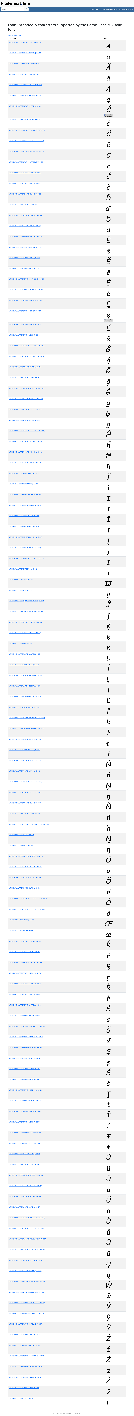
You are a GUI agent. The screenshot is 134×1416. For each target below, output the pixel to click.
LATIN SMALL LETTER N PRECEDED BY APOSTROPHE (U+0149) (30, 824)
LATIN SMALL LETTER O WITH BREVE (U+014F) (24, 888)
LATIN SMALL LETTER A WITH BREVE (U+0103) (24, 74)
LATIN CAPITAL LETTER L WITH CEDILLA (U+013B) (25, 675)
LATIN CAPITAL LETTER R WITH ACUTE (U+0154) (25, 941)
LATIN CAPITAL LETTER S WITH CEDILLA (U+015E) (25, 1048)
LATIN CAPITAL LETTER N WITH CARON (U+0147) (25, 803)
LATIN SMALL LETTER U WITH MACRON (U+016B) (25, 1186)
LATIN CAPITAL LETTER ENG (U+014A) (21, 835)
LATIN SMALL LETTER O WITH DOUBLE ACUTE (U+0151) (27, 909)
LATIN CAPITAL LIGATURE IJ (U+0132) (21, 580)
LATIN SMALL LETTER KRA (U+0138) (20, 643)
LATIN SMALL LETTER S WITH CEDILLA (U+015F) (24, 1058)
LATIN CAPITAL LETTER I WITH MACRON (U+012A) (25, 495)
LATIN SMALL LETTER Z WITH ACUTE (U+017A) (24, 1345)
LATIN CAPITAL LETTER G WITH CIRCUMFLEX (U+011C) (27, 346)
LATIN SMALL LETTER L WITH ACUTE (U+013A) (24, 665)
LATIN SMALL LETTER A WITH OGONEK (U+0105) (25, 95)
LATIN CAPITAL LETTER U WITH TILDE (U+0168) (24, 1154)
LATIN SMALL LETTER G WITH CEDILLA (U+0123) (25, 420)
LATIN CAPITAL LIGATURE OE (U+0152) (21, 920)
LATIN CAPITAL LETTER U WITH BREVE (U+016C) (25, 1196)
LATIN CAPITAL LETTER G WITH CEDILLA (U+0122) (25, 409)
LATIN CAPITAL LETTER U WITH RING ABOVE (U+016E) (27, 1218)
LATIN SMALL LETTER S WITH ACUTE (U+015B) (24, 1016)
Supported (11, 36)
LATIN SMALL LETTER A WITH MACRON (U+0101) (25, 53)
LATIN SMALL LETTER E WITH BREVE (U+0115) (24, 268)
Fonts (115, 9)
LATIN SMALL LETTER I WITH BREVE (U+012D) (24, 526)
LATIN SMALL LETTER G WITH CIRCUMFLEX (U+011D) (26, 356)
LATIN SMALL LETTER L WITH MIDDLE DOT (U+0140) (26, 728)
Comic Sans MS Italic (126, 9)
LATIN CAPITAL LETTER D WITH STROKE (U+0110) (25, 215)
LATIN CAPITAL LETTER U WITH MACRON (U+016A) (26, 1175)
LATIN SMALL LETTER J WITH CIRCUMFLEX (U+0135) (26, 612)
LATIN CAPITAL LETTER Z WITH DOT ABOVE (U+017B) (26, 1356)
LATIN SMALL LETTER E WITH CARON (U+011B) (24, 335)
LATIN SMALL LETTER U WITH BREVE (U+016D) (24, 1207)
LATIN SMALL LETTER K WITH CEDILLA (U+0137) (25, 633)
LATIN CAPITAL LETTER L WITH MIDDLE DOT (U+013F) (27, 718)
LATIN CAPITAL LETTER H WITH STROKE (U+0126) (25, 452)
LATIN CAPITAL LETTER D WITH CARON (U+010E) (25, 194)
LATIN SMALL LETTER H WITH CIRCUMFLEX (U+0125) (26, 441)
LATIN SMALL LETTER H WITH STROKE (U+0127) (25, 463)
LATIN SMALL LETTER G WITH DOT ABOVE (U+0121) (26, 399)
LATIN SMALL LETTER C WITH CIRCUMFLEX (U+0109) (26, 141)
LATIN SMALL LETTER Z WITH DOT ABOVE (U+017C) (26, 1367)
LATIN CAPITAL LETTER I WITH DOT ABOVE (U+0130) (26, 558)
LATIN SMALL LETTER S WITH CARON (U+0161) (24, 1079)
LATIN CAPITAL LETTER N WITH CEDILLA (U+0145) (25, 782)
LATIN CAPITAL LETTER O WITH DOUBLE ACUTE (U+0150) (28, 899)
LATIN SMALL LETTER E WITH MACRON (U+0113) (25, 247)
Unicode (109, 9)
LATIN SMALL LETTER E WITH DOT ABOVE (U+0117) (26, 290)
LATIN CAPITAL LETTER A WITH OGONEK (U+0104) (25, 85)
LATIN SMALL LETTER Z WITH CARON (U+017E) (24, 1388)
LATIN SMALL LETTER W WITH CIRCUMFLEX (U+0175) (26, 1292)
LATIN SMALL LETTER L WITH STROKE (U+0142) (24, 750)
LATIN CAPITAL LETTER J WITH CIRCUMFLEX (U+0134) (26, 601)
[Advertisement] (68, 17)
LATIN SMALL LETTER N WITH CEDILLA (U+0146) (25, 792)
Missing (18, 36)
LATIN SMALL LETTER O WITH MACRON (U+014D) (25, 867)
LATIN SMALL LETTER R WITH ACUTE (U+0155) (24, 952)
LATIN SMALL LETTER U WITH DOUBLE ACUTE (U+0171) (27, 1250)
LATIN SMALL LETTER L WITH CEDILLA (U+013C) (25, 686)
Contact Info (77, 1413)
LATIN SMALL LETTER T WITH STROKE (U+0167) (24, 1143)
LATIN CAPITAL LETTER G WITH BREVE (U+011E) (25, 367)
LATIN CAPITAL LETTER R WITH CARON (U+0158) (25, 984)
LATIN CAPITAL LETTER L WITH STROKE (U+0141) (25, 739)
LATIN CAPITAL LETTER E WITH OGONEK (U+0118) (25, 300)
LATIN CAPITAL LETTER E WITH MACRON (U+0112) (25, 236)
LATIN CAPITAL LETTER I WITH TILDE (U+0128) (24, 473)
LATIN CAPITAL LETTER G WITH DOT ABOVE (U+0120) (26, 388)
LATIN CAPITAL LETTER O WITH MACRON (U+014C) (26, 856)
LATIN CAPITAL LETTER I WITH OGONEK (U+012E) (25, 537)
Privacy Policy (68, 1413)
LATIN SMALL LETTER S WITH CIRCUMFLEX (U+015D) (26, 1037)
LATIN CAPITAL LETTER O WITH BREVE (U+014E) (25, 877)
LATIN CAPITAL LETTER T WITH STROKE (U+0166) (25, 1133)
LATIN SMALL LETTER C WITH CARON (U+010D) (24, 183)
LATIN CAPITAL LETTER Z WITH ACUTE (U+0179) (24, 1335)
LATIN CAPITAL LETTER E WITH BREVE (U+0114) (24, 258)
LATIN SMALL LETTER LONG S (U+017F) (22, 1398)
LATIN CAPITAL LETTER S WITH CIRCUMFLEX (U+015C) (27, 1026)
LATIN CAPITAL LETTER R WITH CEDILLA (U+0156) (25, 962)
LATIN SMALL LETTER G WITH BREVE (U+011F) (24, 378)
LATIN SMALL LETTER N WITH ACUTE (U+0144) (24, 771)
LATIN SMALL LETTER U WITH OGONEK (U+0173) (25, 1271)
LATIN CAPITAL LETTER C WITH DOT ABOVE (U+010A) (26, 151)
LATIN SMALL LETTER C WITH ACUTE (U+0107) (24, 120)
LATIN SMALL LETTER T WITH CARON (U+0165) (24, 1122)
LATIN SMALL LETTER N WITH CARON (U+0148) (24, 814)
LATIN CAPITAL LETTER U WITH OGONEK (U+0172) (25, 1260)
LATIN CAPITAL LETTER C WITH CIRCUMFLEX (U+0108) (27, 130)
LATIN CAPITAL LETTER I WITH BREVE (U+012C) (24, 516)
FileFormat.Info (95, 9)
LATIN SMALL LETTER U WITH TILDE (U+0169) (24, 1165)
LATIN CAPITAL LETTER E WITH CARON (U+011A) (25, 324)
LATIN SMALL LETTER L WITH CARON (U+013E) (24, 707)
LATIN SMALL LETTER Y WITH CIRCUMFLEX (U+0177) (26, 1313)
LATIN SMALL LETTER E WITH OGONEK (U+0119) (25, 311)
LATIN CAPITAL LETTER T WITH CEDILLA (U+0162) (25, 1090)
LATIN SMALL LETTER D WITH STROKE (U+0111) (25, 226)
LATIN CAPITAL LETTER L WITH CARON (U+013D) (25, 697)
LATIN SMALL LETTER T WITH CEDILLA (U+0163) (25, 1101)
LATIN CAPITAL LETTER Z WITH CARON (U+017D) (25, 1377)
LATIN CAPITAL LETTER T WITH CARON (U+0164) (25, 1111)
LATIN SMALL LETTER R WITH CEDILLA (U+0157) (25, 973)
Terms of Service (58, 1413)
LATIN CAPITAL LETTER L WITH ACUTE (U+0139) (24, 654)
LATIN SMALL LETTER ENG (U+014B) (21, 845)
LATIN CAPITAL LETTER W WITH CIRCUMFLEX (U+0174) (27, 1281)
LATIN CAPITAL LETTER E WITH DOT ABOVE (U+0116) (26, 279)
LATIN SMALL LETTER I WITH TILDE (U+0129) (23, 484)
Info (103, 9)
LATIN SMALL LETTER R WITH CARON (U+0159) (24, 994)
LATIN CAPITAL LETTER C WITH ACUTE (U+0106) (25, 106)
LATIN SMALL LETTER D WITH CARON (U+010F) (24, 205)
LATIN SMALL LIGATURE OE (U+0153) (21, 931)
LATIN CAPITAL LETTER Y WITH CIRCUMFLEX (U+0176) (27, 1303)
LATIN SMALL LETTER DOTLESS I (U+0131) (23, 569)
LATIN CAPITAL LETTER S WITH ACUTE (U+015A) (25, 1005)
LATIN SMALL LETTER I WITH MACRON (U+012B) (25, 505)
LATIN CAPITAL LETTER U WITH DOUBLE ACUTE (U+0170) (28, 1239)
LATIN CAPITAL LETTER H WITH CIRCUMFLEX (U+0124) (27, 431)
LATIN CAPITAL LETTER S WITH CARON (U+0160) (25, 1069)
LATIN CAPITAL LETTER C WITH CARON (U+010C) (25, 173)
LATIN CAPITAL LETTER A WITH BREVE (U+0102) (24, 64)
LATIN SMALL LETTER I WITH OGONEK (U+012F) (25, 548)
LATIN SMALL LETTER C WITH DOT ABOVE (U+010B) (26, 162)
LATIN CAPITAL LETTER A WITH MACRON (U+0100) (25, 42)
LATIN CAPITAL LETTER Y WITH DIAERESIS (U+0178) (26, 1324)
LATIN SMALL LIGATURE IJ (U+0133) (20, 590)
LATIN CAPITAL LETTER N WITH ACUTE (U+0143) (25, 760)
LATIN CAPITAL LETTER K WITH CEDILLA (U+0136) (25, 622)
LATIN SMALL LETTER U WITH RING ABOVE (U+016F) (26, 1228)
